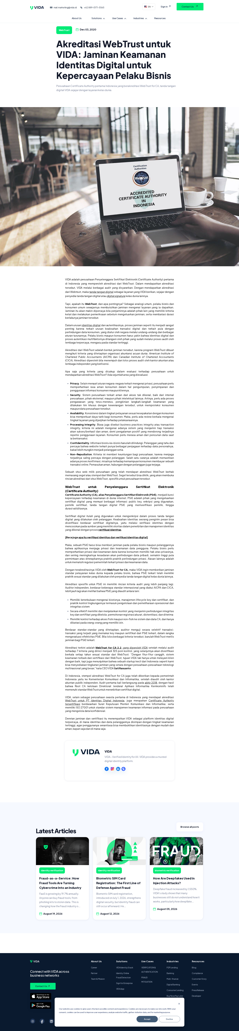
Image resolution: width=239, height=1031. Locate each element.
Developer (196, 996)
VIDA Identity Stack (124, 967)
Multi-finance (173, 979)
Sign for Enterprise (124, 983)
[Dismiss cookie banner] (179, 1003)
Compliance (197, 973)
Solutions (97, 18)
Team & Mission (98, 979)
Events (195, 984)
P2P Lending (172, 967)
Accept (147, 1019)
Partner (94, 973)
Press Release (198, 990)
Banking (170, 973)
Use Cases (117, 18)
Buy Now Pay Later (175, 996)
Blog (194, 967)
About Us (76, 18)
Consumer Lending (175, 990)
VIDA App (120, 989)
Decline (169, 1019)
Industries (138, 18)
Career (94, 967)
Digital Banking (173, 984)
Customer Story (199, 979)
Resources (160, 18)
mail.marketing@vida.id (65, 7)
